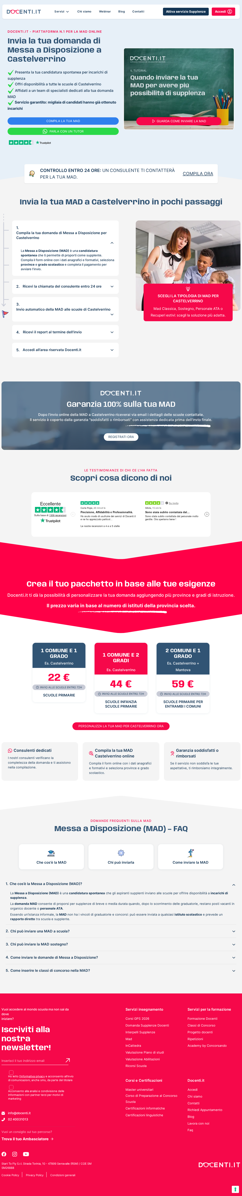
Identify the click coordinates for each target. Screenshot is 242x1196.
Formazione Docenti (202, 1018)
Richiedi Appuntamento (205, 1110)
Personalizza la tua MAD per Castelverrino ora (121, 726)
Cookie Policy (10, 1175)
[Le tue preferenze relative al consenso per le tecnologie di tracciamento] (235, 1189)
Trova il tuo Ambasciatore (25, 1139)
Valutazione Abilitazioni (143, 1059)
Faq (190, 1130)
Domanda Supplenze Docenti (147, 1025)
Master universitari (139, 1090)
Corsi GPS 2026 (137, 1018)
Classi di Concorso (201, 1025)
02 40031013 (18, 1119)
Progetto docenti (200, 1032)
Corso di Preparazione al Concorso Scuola (151, 1099)
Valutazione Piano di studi (145, 1052)
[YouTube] (26, 1154)
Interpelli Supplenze (140, 1032)
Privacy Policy (34, 1175)
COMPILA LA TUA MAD (63, 121)
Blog (121, 11)
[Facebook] (4, 1154)
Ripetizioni (195, 1039)
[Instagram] (15, 1154)
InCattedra (133, 1045)
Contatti (138, 11)
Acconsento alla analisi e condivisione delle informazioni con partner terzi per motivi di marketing (36, 1094)
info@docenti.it (19, 1113)
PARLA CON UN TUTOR (67, 131)
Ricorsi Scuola (136, 1066)
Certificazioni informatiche (145, 1108)
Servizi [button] (59, 11)
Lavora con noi (198, 1123)
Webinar (105, 11)
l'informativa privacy (32, 1076)
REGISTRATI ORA (121, 437)
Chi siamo (84, 11)
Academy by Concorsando (207, 1045)
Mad (129, 1039)
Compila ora (198, 173)
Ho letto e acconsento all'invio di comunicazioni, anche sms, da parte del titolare (41, 1078)
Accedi (193, 1090)
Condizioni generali (62, 1175)
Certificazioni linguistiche (144, 1115)
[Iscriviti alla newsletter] (68, 1060)
